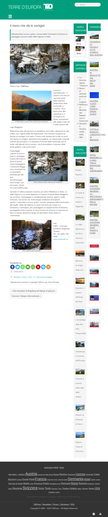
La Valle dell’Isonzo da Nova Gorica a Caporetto (80, 233)
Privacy (56, 504)
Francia (40, 479)
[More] (48, 267)
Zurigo (58, 492)
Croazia (19, 479)
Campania (71, 474)
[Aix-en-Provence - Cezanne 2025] (80, 38)
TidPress (37, 504)
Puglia (46, 483)
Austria (31, 474)
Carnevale (89, 474)
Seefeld (97, 483)
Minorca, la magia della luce (80, 265)
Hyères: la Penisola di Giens (80, 419)
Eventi (25, 479)
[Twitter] (17, 267)
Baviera (63, 474)
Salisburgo (91, 483)
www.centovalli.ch (60, 239)
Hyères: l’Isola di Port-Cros (80, 446)
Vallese (79, 488)
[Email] (28, 267)
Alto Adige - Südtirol (16, 474)
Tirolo (48, 488)
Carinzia (80, 474)
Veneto (85, 489)
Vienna (91, 488)
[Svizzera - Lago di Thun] (80, 48)
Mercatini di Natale (15, 484)
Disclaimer (64, 504)
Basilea (56, 474)
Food (32, 479)
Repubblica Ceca (55, 483)
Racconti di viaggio (44, 277)
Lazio (93, 479)
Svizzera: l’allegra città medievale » (26, 296)
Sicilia (10, 488)
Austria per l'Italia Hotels (45, 474)
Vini (97, 488)
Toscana (54, 489)
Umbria (73, 488)
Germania (75, 479)
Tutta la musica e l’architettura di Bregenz (97, 134)
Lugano (97, 479)
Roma (74, 483)
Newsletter (46, 504)
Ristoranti (65, 483)
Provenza (38, 483)
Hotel (87, 479)
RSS (72, 504)
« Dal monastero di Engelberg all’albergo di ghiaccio (33, 291)
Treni (30, 277)
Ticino (24, 277)
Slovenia (17, 488)
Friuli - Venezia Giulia (60, 479)
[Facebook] (12, 267)
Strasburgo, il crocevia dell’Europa (80, 356)
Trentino (65, 488)
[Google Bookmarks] (38, 267)
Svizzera (17, 277)
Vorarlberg (51, 492)
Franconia (50, 479)
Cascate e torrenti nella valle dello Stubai (80, 388)
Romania (82, 483)
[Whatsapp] (22, 267)
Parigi (32, 483)
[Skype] (43, 267)
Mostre (26, 483)
